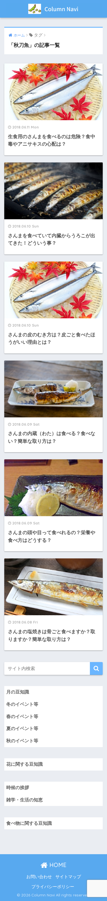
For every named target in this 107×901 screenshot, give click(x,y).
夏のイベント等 (22, 728)
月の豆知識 (17, 691)
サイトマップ (68, 876)
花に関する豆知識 (24, 764)
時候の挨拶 (17, 787)
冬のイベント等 (22, 704)
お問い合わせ (39, 876)
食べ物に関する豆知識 (29, 823)
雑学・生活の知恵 (24, 799)
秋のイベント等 (22, 740)
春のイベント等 (22, 716)
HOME (57, 864)
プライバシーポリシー (52, 886)
